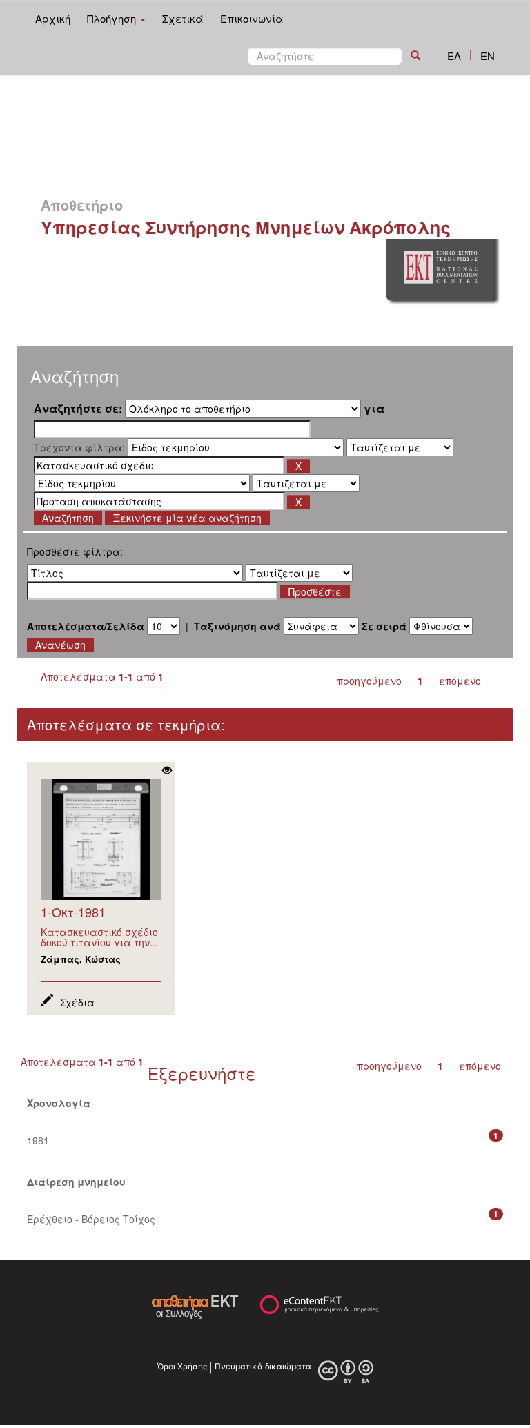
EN (487, 55)
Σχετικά (183, 18)
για (374, 408)
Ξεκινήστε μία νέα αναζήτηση (187, 518)
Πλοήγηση (113, 18)
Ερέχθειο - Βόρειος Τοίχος (91, 1219)
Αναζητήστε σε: (78, 408)
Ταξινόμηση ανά (237, 626)
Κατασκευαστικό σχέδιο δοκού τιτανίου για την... (99, 937)
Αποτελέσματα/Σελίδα (85, 626)
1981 (38, 1140)
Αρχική (52, 18)
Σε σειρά (384, 626)
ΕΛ (454, 55)
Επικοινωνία (252, 18)
